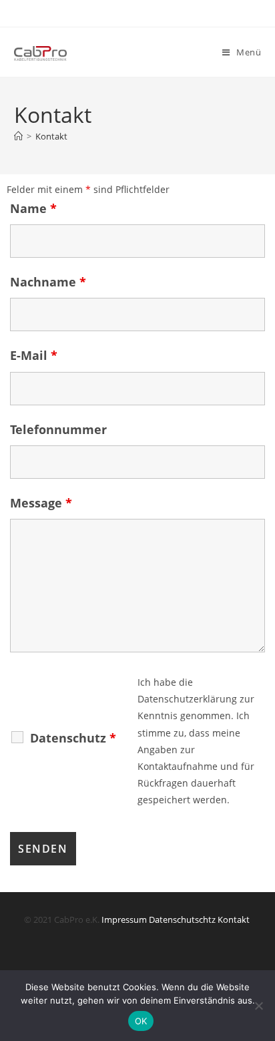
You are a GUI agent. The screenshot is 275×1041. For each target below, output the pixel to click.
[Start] (18, 136)
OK (141, 1021)
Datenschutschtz (182, 919)
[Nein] (258, 1005)
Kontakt (51, 136)
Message (41, 503)
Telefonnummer (58, 429)
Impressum (124, 919)
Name (33, 208)
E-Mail (33, 355)
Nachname (48, 282)
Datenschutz (73, 738)
